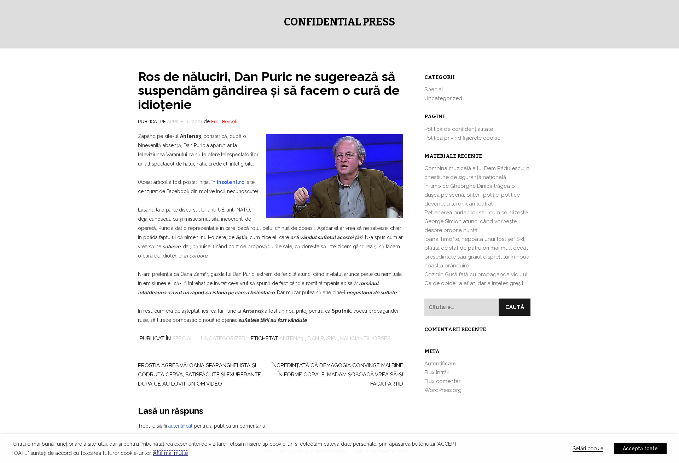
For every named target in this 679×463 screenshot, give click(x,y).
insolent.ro (230, 182)
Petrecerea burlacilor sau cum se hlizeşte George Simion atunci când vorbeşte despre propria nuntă (476, 221)
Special (182, 338)
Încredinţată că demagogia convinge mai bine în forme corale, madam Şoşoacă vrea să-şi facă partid (337, 374)
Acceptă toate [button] (640, 448)
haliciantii (354, 338)
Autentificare (440, 363)
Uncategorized (223, 338)
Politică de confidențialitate (458, 129)
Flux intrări (436, 372)
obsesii (383, 338)
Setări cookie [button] (588, 448)
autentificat (180, 426)
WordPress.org (443, 390)
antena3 (291, 338)
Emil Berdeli (224, 121)
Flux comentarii (443, 381)
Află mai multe (170, 453)
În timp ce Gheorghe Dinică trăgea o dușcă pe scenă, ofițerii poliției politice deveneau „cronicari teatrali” (472, 195)
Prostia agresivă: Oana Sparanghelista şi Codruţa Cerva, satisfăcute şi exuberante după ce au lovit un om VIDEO (199, 374)
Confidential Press (339, 22)
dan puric (322, 338)
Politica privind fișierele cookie (462, 138)
